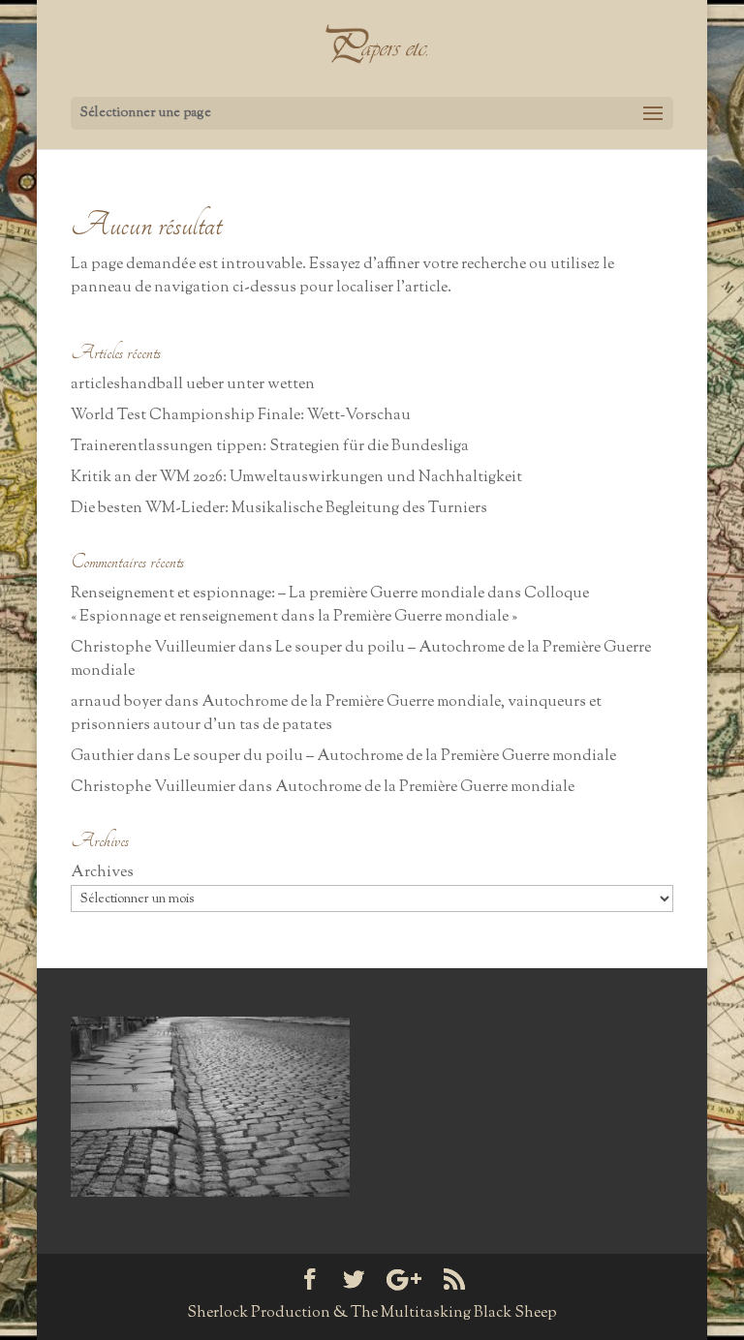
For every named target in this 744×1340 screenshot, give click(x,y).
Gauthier (102, 757)
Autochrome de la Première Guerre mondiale (424, 788)
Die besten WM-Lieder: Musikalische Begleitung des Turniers (279, 509)
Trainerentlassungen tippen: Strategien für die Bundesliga (270, 447)
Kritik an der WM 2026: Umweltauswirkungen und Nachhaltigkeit (296, 478)
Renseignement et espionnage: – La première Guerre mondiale (277, 594)
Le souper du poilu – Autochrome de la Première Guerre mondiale (394, 757)
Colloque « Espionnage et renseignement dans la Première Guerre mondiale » (330, 605)
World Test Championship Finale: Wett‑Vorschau (241, 416)
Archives (102, 873)
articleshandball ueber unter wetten (193, 385)
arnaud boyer (116, 702)
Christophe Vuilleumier (153, 648)
